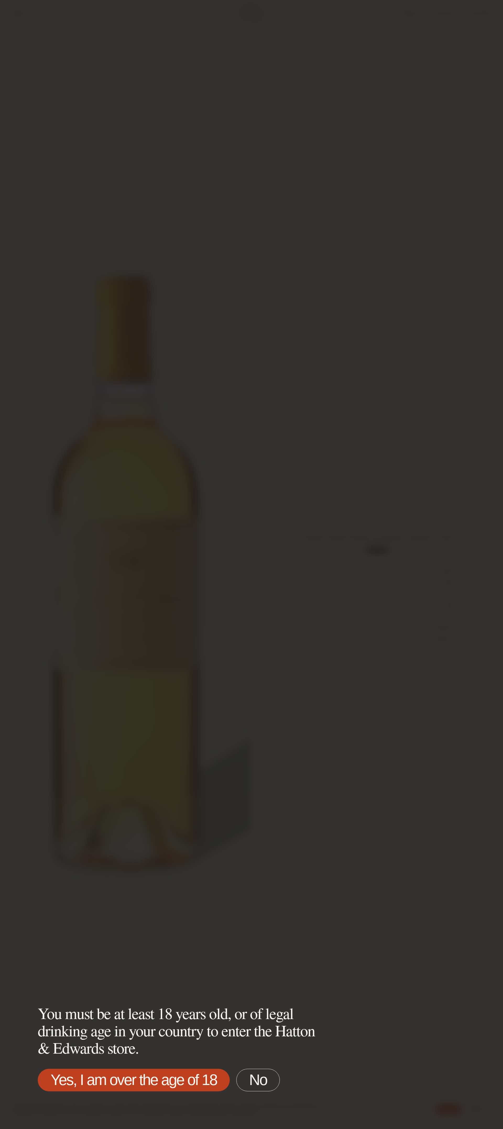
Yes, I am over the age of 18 (134, 1079)
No (258, 1079)
